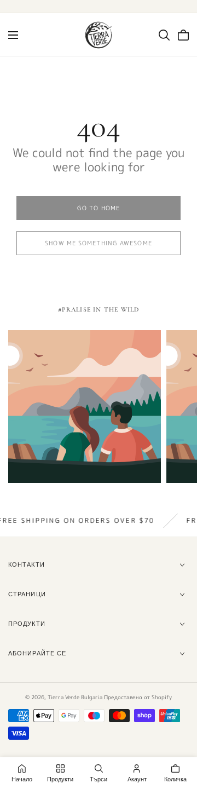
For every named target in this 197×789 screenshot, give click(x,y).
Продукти (26, 623)
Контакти (26, 564)
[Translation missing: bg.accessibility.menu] (13, 35)
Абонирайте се (37, 653)
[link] (98, 208)
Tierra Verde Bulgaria (75, 697)
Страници (27, 594)
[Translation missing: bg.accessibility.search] (164, 35)
